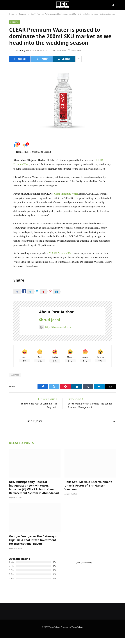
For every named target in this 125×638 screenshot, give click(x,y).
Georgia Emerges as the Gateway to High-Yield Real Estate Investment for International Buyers (33, 539)
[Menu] (13, 5)
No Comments (59, 50)
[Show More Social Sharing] (78, 59)
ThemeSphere (77, 627)
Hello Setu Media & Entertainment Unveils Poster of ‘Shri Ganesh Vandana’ (88, 485)
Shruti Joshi (23, 50)
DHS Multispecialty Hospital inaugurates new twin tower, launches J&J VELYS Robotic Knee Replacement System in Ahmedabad (34, 487)
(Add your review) (84, 562)
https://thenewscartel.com (58, 327)
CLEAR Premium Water (61, 253)
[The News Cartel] (62, 5)
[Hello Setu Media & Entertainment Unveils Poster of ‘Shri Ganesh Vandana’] (90, 463)
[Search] (112, 5)
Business (14, 22)
